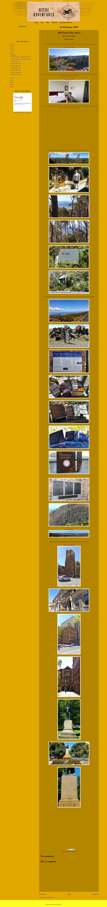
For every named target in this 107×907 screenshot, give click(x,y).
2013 (11, 48)
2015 (11, 53)
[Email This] (69, 849)
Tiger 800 (54, 22)
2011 (11, 44)
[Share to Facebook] (72, 849)
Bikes (47, 22)
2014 (11, 51)
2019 (11, 84)
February (13, 55)
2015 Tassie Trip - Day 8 (16, 72)
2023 (11, 86)
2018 (11, 82)
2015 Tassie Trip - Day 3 (16, 61)
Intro (42, 22)
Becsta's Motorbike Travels (21, 112)
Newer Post (42, 894)
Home (36, 22)
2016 (11, 78)
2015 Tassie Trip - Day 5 (16, 65)
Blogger (59, 904)
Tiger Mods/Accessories (66, 22)
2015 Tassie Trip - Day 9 (16, 74)
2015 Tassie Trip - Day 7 (16, 70)
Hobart (66, 851)
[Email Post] (66, 849)
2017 (11, 80)
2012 (11, 46)
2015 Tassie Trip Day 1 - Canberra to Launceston (21, 57)
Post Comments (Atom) (50, 897)
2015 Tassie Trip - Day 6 (16, 68)
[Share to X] (71, 849)
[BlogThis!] (70, 849)
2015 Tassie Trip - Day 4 (16, 63)
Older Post (96, 894)
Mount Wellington (72, 851)
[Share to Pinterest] (73, 849)
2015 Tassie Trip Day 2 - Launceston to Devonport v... (22, 59)
